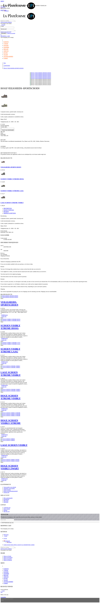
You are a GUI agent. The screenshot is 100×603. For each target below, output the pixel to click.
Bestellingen (6, 499)
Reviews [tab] (6, 212)
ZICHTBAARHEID (8, 56)
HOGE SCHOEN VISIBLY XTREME (11, 421)
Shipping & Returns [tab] (10, 213)
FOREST (6, 58)
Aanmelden (3, 33)
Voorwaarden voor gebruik (10, 487)
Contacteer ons (7, 507)
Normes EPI (6, 492)
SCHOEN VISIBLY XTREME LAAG (12, 191)
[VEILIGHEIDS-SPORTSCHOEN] (3, 164)
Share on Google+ (8, 558)
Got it (2, 600)
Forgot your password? (6, 32)
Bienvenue (6, 534)
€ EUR (5, 538)
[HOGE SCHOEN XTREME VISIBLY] (10, 390)
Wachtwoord (4, 29)
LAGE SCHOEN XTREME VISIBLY (12, 202)
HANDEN (6, 45)
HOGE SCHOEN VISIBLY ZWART (10, 467)
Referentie (3, 232)
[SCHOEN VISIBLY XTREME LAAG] (3, 188)
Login (5, 536)
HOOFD (6, 53)
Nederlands (7, 541)
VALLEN (6, 55)
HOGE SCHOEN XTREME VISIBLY (11, 397)
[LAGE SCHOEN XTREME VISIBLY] (50, 96)
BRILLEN (6, 49)
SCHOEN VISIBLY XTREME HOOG (12, 179)
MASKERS (6, 47)
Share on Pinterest (8, 560)
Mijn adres (6, 500)
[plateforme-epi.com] (19, 9)
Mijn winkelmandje (8, 498)
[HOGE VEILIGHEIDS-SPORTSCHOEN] (40, 72)
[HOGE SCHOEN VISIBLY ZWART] (10, 460)
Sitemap (5, 510)
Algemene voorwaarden (9, 488)
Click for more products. (6, 22)
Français (7, 10)
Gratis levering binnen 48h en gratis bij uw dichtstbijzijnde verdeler (19, 544)
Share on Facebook (8, 557)
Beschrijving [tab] (8, 208)
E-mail (2, 26)
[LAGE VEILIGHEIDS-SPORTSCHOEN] (50, 105)
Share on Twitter (7, 556)
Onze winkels (7, 509)
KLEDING (6, 42)
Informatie (6, 502)
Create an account (11, 33)
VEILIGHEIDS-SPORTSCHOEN (11, 167)
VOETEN (6, 44)
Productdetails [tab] (9, 210)
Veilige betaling (7, 489)
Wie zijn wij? (7, 511)
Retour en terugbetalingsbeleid (11, 491)
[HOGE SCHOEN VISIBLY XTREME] (10, 414)
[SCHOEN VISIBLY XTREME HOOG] (3, 176)
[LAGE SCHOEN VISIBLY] (8, 439)
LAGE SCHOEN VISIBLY (14, 445)
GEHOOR (6, 51)
